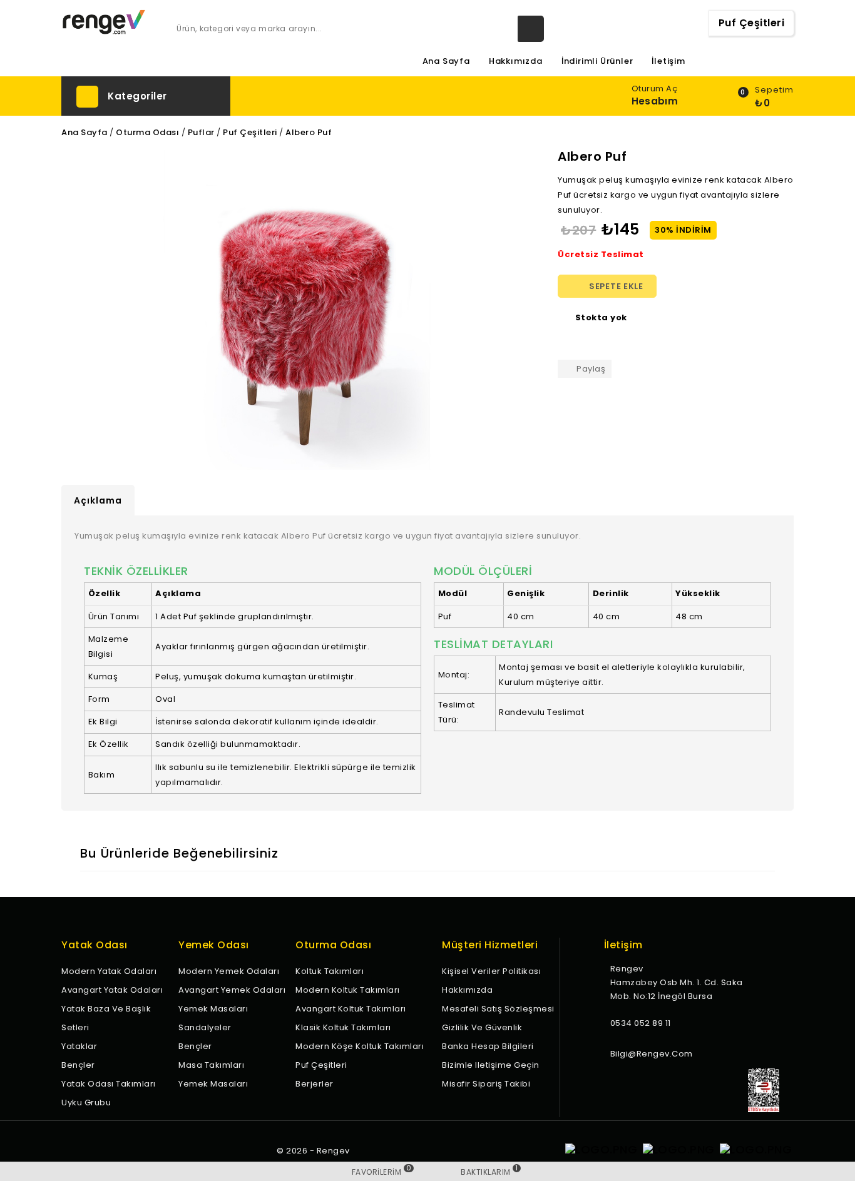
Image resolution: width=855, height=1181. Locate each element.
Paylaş (590, 369)
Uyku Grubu (86, 1102)
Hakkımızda (516, 61)
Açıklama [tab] (98, 500)
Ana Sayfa (446, 61)
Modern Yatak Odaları (108, 971)
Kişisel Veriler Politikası (491, 971)
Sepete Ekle (607, 286)
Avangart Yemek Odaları (231, 990)
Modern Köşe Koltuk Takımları (359, 1046)
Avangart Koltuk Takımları (350, 1009)
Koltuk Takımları (329, 971)
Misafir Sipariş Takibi (486, 1084)
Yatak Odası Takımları (108, 1084)
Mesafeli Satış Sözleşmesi (498, 1009)
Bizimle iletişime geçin (491, 1065)
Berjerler (314, 1084)
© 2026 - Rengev (313, 1151)
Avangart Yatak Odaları (112, 990)
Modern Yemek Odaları (228, 971)
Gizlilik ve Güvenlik (482, 1027)
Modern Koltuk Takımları (347, 990)
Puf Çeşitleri (752, 23)
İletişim (668, 61)
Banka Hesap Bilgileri (488, 1046)
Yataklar (79, 1046)
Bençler (78, 1065)
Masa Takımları (211, 1065)
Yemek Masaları (213, 1009)
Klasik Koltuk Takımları (343, 1027)
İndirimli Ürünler (597, 61)
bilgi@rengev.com (651, 1054)
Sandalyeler (205, 1027)
